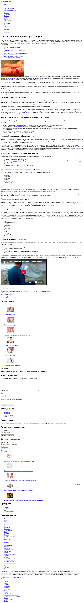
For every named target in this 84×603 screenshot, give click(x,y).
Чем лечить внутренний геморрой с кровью (16, 53)
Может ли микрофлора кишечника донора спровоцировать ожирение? (24, 500)
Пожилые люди (8, 415)
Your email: (4, 430)
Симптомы (7, 14)
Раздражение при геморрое (11, 345)
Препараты (7, 589)
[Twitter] (3, 297)
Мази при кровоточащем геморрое (13, 56)
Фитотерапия (7, 539)
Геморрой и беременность (11, 595)
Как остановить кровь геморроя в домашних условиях (19, 49)
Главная (6, 30)
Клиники (6, 24)
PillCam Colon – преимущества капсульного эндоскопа (19, 490)
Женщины (7, 413)
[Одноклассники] (5, 297)
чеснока (15, 161)
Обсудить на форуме (6, 294)
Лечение (6, 16)
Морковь (6, 533)
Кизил (5, 523)
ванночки (19, 126)
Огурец (6, 557)
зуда (22, 132)
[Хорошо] (22, 291)
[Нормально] (15, 291)
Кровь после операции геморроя (13, 54)
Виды (5, 17)
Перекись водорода (9, 536)
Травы (5, 532)
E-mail (3, 396)
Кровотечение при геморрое (12, 365)
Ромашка (6, 546)
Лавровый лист (8, 545)
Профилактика (8, 20)
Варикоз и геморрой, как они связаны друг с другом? (19, 461)
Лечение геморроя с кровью (12, 47)
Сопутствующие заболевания (12, 596)
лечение (76, 148)
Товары (6, 583)
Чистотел (6, 535)
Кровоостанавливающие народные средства (16, 51)
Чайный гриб (7, 551)
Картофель (7, 548)
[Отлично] (28, 291)
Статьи (6, 26)
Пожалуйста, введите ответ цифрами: (11, 399)
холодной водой (22, 112)
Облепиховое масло (9, 554)
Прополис (7, 529)
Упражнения (7, 23)
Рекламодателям (8, 568)
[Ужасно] (3, 291)
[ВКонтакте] (1, 297)
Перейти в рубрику (9, 511)
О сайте (6, 601)
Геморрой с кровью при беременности (14, 50)
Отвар (5, 520)
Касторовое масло (9, 560)
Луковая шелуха (8, 549)
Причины (6, 13)
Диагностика (7, 22)
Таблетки (6, 507)
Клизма (6, 524)
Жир (5, 518)
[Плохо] (8, 291)
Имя (2, 393)
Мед (5, 526)
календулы (24, 159)
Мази (5, 510)
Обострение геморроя (10, 314)
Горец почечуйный (9, 558)
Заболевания (6, 444)
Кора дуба (7, 542)
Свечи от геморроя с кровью (12, 57)
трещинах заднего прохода (33, 79)
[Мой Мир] (7, 297)
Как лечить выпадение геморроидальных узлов (17, 335)
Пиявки (6, 543)
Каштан (6, 521)
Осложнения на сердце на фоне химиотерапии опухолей (20, 480)
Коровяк (6, 555)
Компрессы (7, 527)
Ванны (6, 538)
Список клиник (8, 599)
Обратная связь (8, 567)
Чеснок (6, 552)
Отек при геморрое (9, 355)
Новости (14, 444)
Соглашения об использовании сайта (11, 577)
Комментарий (4, 390)
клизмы (10, 165)
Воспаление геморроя (10, 325)
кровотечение (11, 78)
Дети (5, 416)
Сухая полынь (8, 530)
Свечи (5, 508)
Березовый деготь (9, 561)
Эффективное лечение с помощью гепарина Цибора (18, 471)
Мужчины (7, 412)
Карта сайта (7, 565)
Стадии (6, 19)
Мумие (6, 540)
